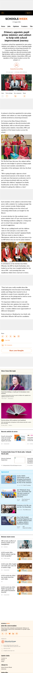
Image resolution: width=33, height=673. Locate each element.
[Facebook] (6, 633)
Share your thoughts (16, 350)
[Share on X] (10, 336)
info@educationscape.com (9, 650)
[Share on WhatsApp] (2, 336)
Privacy (3, 659)
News (3, 26)
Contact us (4, 658)
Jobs (9, 26)
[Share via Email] (18, 336)
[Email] (16, 633)
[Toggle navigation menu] (2, 12)
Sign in (28, 12)
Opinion (16, 26)
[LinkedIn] (13, 633)
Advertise (3, 669)
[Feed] (2, 633)
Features (24, 26)
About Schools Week (6, 667)
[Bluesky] (9, 633)
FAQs (2, 661)
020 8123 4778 (7, 648)
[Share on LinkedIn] (14, 336)
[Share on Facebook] (6, 336)
